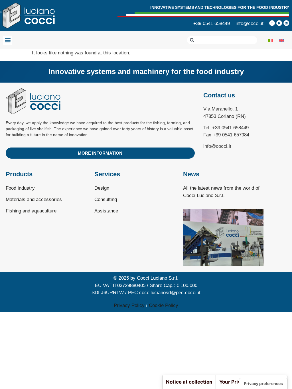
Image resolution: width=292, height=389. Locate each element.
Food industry (20, 188)
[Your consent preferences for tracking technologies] (263, 383)
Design (101, 188)
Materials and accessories (34, 199)
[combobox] (222, 40)
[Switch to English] (281, 40)
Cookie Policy (163, 305)
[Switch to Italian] (270, 40)
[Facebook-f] (272, 23)
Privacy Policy (129, 305)
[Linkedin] (286, 23)
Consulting (105, 199)
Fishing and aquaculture (31, 211)
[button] (7, 40)
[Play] (279, 23)
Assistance (106, 211)
